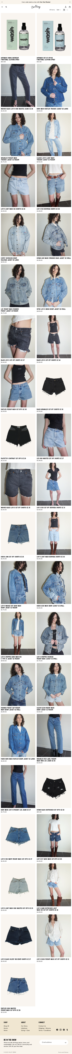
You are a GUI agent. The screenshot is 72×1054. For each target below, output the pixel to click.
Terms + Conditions (45, 1030)
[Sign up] (65, 1043)
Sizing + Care (25, 1030)
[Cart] (70, 7)
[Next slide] (70, 2)
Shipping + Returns (45, 1028)
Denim (6, 1028)
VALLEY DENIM (12, 1052)
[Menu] (2, 7)
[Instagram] (60, 1030)
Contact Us (42, 1026)
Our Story (24, 1026)
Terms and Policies (63, 1052)
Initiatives (24, 1028)
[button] (59, 10)
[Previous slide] (2, 2)
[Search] (6, 7)
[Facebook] (57, 1030)
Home (6, 1030)
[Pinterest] (64, 1030)
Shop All (6, 1026)
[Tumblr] (67, 1030)
